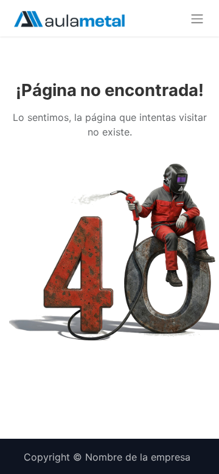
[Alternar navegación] (197, 18)
